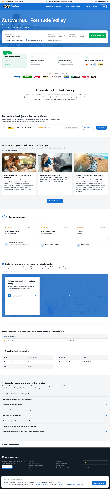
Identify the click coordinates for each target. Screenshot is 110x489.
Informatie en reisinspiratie (36, 465)
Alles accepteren (99, 483)
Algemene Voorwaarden (35, 470)
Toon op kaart (16, 296)
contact (31, 388)
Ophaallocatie (8, 34)
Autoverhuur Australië (16, 269)
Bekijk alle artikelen (55, 201)
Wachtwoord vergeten (62, 463)
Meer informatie (88, 128)
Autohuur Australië (14, 444)
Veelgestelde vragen (34, 463)
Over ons (31, 461)
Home (5, 444)
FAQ (67, 6)
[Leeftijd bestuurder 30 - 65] (26, 40)
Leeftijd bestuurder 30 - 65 (35, 40)
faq (17, 388)
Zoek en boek (101, 128)
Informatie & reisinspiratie (53, 6)
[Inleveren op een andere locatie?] (5, 40)
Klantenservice (75, 6)
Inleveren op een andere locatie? (14, 40)
